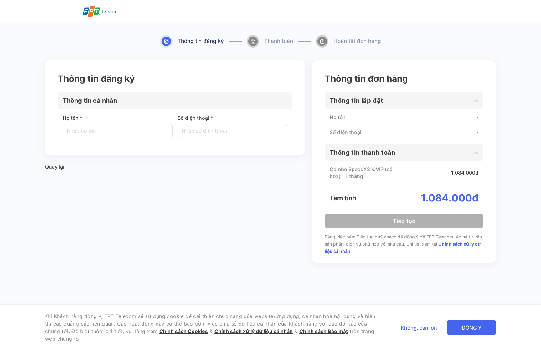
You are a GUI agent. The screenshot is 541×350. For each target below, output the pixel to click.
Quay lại (54, 167)
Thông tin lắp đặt (357, 100)
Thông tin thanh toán (362, 152)
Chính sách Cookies (183, 331)
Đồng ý (472, 328)
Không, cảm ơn (419, 328)
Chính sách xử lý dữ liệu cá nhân (253, 331)
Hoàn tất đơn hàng (357, 41)
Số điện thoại (195, 118)
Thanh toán (278, 41)
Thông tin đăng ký (201, 41)
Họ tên (72, 118)
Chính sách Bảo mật (323, 331)
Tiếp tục (404, 221)
